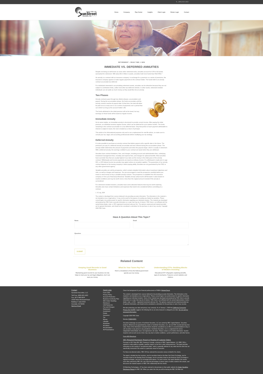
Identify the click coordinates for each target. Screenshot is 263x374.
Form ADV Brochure (129, 336)
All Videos (106, 325)
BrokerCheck (165, 290)
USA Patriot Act (108, 305)
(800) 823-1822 (183, 2)
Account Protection (109, 297)
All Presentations (108, 329)
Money (105, 319)
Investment (106, 311)
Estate (105, 313)
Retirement (106, 309)
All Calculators (107, 327)
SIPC (134, 319)
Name (76, 220)
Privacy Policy (107, 295)
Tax (104, 317)
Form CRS (106, 292)
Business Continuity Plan (111, 299)
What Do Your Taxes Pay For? (131, 268)
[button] (126, 12)
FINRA (130, 319)
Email (135, 220)
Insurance (106, 315)
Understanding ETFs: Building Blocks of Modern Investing (170, 269)
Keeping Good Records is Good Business (92, 269)
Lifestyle (105, 321)
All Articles (106, 323)
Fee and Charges (108, 307)
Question (77, 233)
